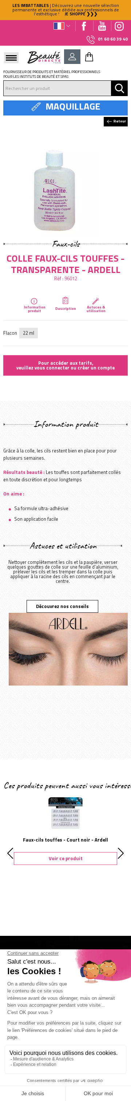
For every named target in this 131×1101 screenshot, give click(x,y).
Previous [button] (10, 853)
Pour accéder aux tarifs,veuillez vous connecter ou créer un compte (65, 365)
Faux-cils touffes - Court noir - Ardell (65, 839)
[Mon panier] (89, 56)
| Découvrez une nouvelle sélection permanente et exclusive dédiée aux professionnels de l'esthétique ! (65, 9)
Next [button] (120, 853)
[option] (65, 10)
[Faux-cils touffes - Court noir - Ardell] (65, 812)
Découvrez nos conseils (62, 606)
